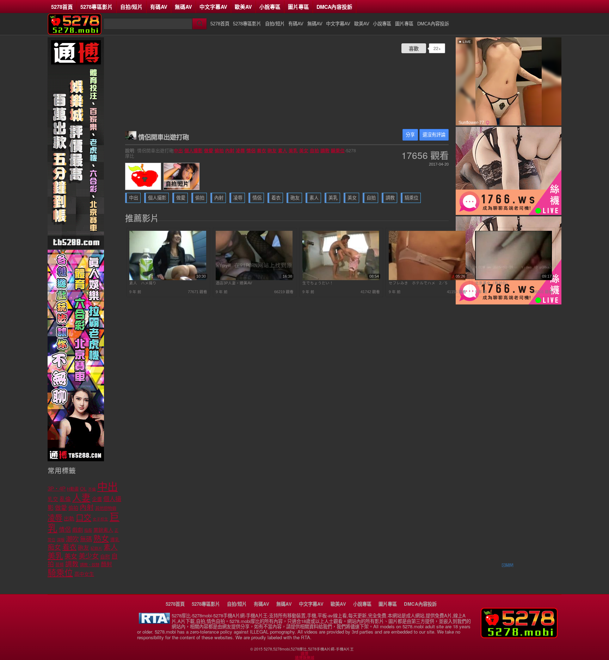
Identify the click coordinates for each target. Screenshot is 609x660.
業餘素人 (103, 530)
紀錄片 (96, 548)
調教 (325, 150)
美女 (303, 150)
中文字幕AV (213, 6)
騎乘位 (338, 150)
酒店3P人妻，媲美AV (234, 283)
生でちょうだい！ (317, 283)
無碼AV (183, 6)
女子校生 (100, 519)
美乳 (293, 150)
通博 (304, 653)
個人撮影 (193, 150)
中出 (178, 150)
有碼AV (158, 6)
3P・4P (57, 489)
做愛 (208, 150)
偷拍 (219, 150)
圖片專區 (298, 6)
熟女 (101, 538)
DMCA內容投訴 (334, 6)
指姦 (88, 530)
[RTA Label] (154, 621)
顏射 (106, 564)
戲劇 (77, 530)
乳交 (53, 499)
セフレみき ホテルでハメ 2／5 (418, 283)
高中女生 (84, 574)
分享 (410, 134)
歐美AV (243, 6)
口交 (83, 517)
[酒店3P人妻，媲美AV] (254, 279)
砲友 (272, 150)
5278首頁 (62, 6)
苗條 (59, 564)
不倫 (92, 489)
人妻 (81, 498)
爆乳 (114, 539)
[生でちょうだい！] (340, 279)
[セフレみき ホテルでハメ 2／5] (427, 279)
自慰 (105, 557)
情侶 (251, 150)
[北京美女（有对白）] (513, 279)
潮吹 (72, 539)
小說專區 (270, 6)
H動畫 (73, 489)
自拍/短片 (131, 6)
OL (83, 489)
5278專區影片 (96, 6)
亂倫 (65, 499)
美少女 (89, 556)
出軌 (69, 519)
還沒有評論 (434, 134)
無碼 (86, 539)
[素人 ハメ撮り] (167, 279)
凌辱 (240, 150)
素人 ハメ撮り (142, 283)
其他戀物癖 (105, 508)
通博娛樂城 (304, 657)
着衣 (261, 150)
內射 (229, 150)
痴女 (54, 547)
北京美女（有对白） (492, 283)
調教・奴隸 (89, 565)
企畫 (97, 499)
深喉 (60, 540)
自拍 (314, 150)
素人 (282, 150)
